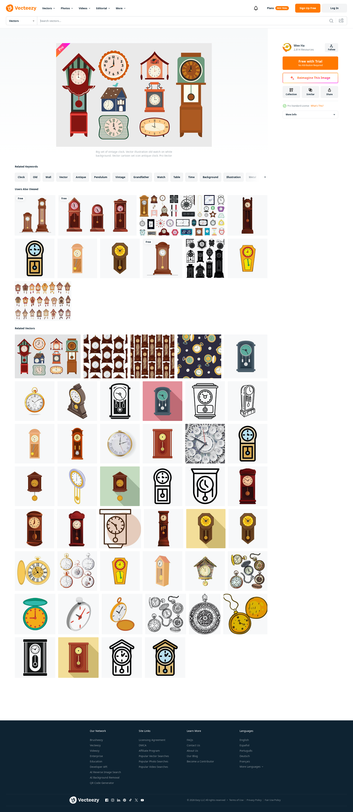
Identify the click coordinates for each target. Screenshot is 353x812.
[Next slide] (262, 177)
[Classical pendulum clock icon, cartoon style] (163, 528)
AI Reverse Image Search (105, 772)
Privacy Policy (254, 800)
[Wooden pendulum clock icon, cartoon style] (76, 528)
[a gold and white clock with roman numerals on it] (120, 443)
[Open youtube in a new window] (142, 800)
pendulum (100, 177)
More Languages (250, 766)
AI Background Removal (105, 777)
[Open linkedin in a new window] (118, 800)
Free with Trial (310, 63)
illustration (233, 177)
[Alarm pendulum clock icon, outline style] (122, 657)
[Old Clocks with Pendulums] (35, 215)
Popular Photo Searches (153, 761)
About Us (192, 750)
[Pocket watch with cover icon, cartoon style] (35, 614)
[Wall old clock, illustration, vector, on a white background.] (120, 528)
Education (96, 761)
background (210, 177)
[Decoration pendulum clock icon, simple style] (120, 401)
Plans (270, 8)
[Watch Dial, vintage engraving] (205, 614)
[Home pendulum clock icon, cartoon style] (34, 528)
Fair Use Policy (273, 800)
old (35, 177)
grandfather (141, 177)
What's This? (317, 105)
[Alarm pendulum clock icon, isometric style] (77, 401)
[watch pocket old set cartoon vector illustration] (77, 571)
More (119, 8)
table (176, 177)
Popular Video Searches (153, 767)
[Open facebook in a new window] (106, 800)
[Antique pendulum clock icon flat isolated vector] (120, 258)
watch (161, 177)
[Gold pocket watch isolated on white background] (34, 401)
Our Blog (192, 756)
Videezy (94, 750)
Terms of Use (236, 800)
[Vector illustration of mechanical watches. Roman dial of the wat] (205, 443)
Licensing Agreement (152, 740)
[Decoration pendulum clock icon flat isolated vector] (245, 356)
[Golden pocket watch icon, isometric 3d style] (122, 614)
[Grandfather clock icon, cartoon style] (77, 258)
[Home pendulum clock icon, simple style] (35, 657)
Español (244, 745)
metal (252, 177)
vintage (120, 177)
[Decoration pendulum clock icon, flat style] (162, 401)
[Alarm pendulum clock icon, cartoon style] (247, 486)
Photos (65, 8)
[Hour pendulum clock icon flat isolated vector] (34, 486)
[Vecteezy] (21, 8)
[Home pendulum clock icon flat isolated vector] (162, 443)
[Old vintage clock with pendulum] (162, 258)
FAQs (190, 740)
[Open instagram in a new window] (112, 800)
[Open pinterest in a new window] (124, 800)
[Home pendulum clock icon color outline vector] (34, 258)
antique (81, 177)
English (244, 740)
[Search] (331, 21)
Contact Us (193, 745)
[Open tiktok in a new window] (130, 800)
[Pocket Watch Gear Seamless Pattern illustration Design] (199, 356)
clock (21, 177)
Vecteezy (95, 745)
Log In (334, 8)
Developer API (98, 767)
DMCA (142, 745)
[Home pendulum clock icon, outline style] (162, 486)
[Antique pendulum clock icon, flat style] (206, 528)
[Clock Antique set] (205, 258)
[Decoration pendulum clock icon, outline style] (205, 401)
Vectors (47, 8)
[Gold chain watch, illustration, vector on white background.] (245, 614)
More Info (291, 114)
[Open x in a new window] (136, 800)
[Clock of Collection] (182, 215)
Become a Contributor (200, 761)
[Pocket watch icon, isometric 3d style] (78, 614)
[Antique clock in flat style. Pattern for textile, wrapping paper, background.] (152, 356)
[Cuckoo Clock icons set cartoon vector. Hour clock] (43, 301)
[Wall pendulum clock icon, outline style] (205, 486)
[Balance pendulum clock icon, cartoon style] (247, 215)
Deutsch (245, 756)
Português (246, 750)
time (191, 177)
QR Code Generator (102, 783)
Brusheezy (96, 740)
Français (245, 761)
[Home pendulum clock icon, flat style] (78, 657)
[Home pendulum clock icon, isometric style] (77, 486)
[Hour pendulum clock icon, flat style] (120, 486)
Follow (331, 49)
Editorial (101, 8)
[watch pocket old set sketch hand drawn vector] (247, 571)
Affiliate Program (149, 750)
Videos (83, 8)
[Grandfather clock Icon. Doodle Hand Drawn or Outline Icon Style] (247, 401)
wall (48, 177)
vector (63, 177)
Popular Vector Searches (154, 756)
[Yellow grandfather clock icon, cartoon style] (247, 258)
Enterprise (96, 756)
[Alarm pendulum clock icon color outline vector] (165, 657)
